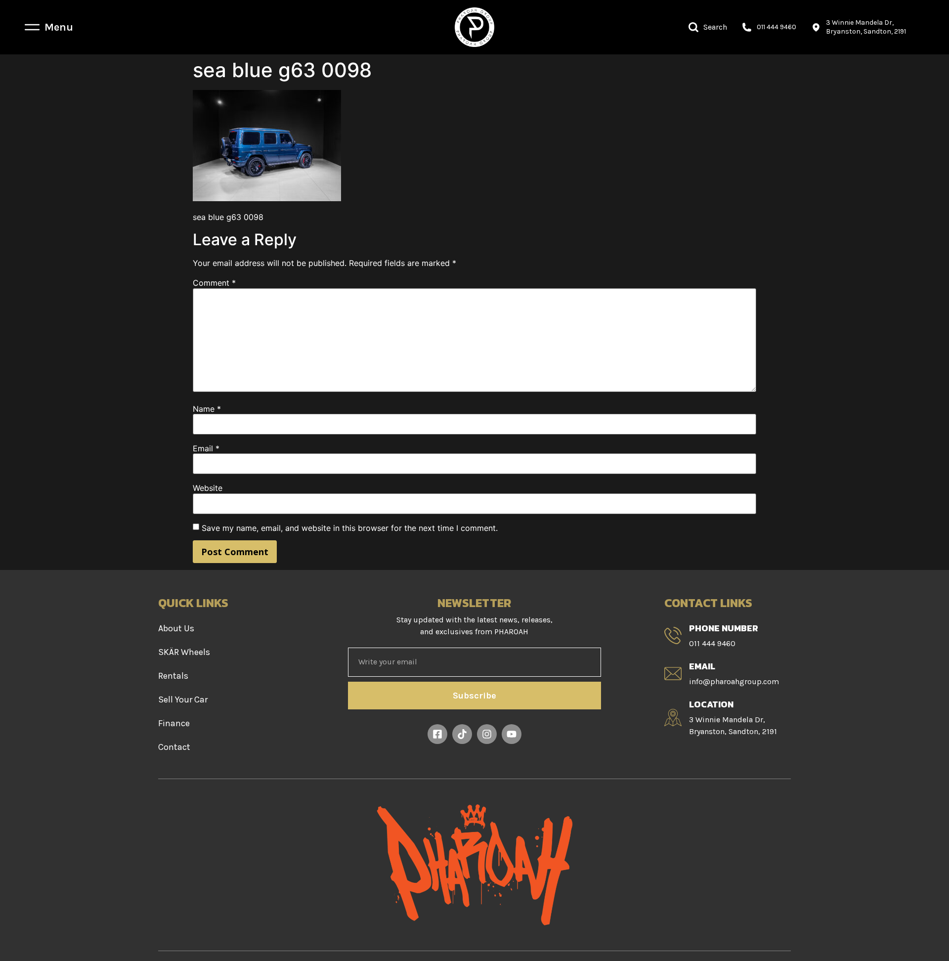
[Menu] (32, 27)
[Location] (673, 717)
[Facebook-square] (437, 734)
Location (711, 704)
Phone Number (723, 628)
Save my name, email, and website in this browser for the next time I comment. (350, 528)
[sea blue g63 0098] (267, 198)
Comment (214, 283)
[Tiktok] (462, 734)
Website (207, 488)
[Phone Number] (673, 635)
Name (207, 409)
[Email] (673, 673)
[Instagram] (487, 734)
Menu (58, 27)
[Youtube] (511, 734)
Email (206, 448)
